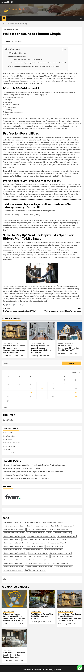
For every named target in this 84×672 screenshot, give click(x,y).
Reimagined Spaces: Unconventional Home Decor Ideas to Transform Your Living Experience (34, 465)
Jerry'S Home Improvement (33, 560)
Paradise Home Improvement (13, 567)
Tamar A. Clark (18, 41)
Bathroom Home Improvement (53, 522)
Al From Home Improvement (13, 522)
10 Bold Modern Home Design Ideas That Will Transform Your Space (26, 478)
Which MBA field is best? (17, 53)
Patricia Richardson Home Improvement (39, 567)
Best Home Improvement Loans (14, 526)
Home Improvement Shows (33, 550)
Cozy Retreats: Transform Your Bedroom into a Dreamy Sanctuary (25, 475)
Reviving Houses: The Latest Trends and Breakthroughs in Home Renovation (41, 349)
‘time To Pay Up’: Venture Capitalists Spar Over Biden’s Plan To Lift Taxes (34, 66)
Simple (22, 305)
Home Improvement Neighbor (13, 546)
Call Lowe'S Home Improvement (14, 529)
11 (19, 388)
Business (11, 152)
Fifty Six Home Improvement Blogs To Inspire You (62, 310)
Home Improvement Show (12, 550)
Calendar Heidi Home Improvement (62, 526)
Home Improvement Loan (32, 539)
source (37, 215)
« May (5, 407)
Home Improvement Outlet (34, 546)
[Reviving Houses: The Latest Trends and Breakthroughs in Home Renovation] (42, 331)
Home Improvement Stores (38, 553)
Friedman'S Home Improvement (14, 533)
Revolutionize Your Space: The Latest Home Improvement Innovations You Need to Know (14, 349)
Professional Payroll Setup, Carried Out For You (28, 59)
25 (19, 397)
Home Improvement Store (53, 550)
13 (42, 388)
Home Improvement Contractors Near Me (41, 536)
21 (53, 393)
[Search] (81, 18)
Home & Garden (8, 433)
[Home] (4, 18)
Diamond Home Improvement (58, 529)
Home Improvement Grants (66, 536)
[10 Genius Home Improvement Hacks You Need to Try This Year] (69, 331)
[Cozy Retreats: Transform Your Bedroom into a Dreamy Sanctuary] (14, 638)
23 (76, 393)
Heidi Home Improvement (35, 533)
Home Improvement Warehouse (62, 556)
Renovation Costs (9, 453)
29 (64, 397)
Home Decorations (9, 436)
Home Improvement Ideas (12, 539)
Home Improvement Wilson (12, 560)
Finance (33, 174)
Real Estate (6, 449)
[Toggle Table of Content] (63, 49)
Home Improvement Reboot (56, 546)
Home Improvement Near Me (57, 543)
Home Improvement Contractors (14, 536)
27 (42, 397)
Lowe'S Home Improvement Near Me (37, 563)
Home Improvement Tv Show (38, 556)
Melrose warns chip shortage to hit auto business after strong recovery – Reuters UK (40, 63)
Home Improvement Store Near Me (15, 553)
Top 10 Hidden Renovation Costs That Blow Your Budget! (22, 468)
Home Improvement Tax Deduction (15, 556)
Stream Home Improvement (13, 570)
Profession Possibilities (17, 57)
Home (49, 533)
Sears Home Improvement (63, 567)
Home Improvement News (10, 29)
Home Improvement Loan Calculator (55, 539)
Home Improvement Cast (62, 533)
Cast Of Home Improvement (37, 529)
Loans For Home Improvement (55, 560)
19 (31, 393)
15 (64, 388)
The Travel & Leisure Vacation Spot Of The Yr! (20, 310)
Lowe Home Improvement (60, 563)
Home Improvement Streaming (60, 553)
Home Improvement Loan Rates (14, 543)
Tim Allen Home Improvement (35, 570)
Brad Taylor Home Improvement (37, 526)
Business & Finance (22, 296)
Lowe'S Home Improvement (13, 563)
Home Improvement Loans (36, 543)
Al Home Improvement (32, 522)
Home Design (7, 439)
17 (8, 393)
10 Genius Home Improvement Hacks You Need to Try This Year (68, 348)
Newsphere (47, 670)
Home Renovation (9, 446)
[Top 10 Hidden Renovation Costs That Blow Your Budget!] (42, 599)
